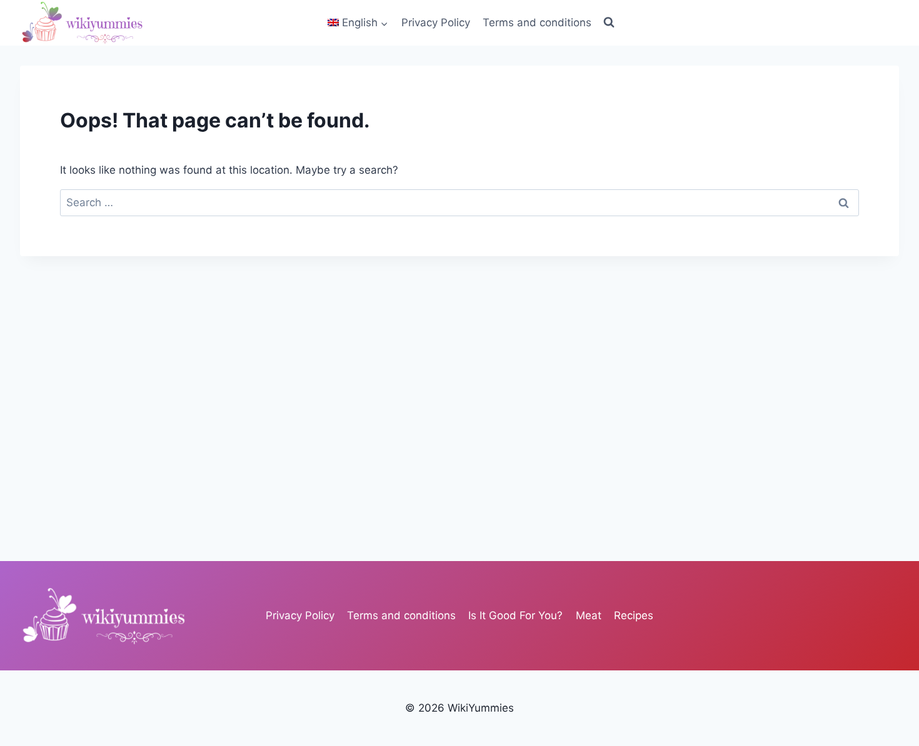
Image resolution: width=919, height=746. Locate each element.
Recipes (633, 615)
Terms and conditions (537, 22)
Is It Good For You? (515, 615)
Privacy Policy (435, 22)
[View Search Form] (609, 22)
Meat (588, 615)
